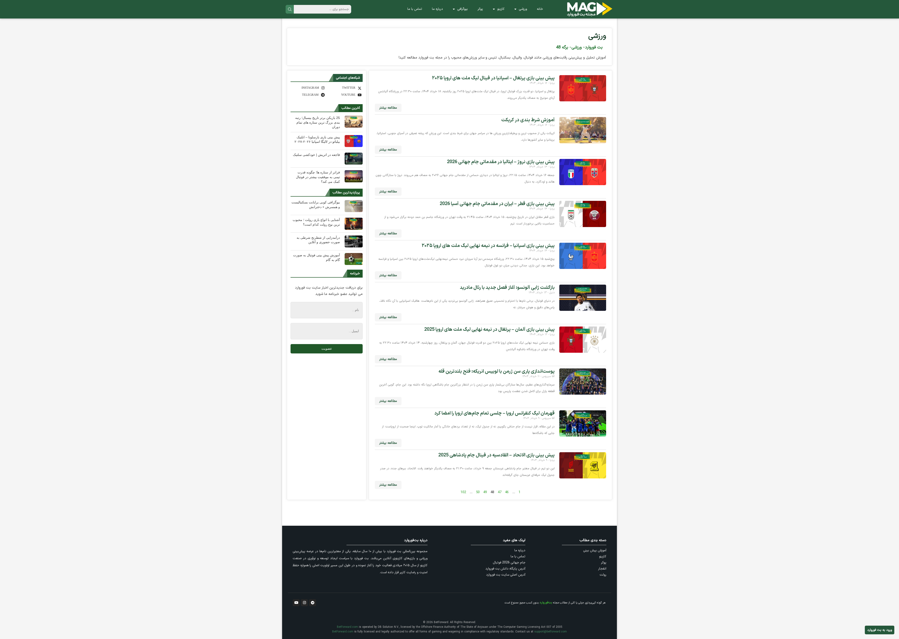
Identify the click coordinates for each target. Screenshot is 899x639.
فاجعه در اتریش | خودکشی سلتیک (316, 155)
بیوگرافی (462, 9)
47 (499, 492)
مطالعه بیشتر (388, 107)
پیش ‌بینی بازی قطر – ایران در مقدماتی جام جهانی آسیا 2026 (497, 203)
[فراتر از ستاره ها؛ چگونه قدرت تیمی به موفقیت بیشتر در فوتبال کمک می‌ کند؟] (354, 176)
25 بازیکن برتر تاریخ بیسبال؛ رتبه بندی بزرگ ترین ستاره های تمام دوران (317, 122)
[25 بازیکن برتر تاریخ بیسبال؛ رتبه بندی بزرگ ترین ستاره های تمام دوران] (354, 122)
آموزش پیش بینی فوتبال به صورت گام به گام (316, 257)
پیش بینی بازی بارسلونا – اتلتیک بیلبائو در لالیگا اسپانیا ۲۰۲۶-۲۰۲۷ (317, 139)
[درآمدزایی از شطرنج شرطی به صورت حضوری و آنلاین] (354, 241)
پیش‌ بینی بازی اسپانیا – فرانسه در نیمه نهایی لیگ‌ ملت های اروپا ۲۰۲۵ (488, 245)
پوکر (480, 9)
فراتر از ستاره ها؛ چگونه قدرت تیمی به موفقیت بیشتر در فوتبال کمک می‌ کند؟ (318, 176)
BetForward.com (347, 627)
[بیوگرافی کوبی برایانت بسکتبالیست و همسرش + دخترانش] (354, 206)
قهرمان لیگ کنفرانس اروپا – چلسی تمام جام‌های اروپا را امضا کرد (494, 413)
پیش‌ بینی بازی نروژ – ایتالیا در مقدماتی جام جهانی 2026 (501, 161)
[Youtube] (296, 602)
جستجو (290, 9)
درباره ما (437, 9)
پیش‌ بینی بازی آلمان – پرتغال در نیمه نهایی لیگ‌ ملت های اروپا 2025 (489, 329)
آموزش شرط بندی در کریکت (528, 120)
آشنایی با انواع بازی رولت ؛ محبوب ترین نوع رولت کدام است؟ (316, 222)
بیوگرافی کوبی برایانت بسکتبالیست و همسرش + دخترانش (315, 204)
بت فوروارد (594, 47)
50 (478, 492)
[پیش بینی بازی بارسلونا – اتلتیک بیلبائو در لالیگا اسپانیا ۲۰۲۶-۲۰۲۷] (354, 141)
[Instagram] (304, 602)
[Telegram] (312, 602)
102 (463, 492)
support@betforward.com (550, 632)
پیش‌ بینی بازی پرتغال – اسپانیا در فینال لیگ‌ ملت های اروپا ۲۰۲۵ (493, 78)
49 (485, 492)
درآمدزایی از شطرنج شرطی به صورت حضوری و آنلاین (318, 240)
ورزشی (523, 9)
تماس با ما (414, 9)
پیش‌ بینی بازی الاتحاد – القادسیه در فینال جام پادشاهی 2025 (496, 455)
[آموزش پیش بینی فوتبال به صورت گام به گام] (354, 259)
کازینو (501, 9)
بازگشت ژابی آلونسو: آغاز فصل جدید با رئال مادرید (507, 287)
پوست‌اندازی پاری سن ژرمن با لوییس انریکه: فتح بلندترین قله (496, 371)
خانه (540, 9)
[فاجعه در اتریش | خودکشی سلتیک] (354, 159)
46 (507, 492)
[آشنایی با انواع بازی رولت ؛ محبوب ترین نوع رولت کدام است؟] (354, 224)
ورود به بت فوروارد (879, 630)
